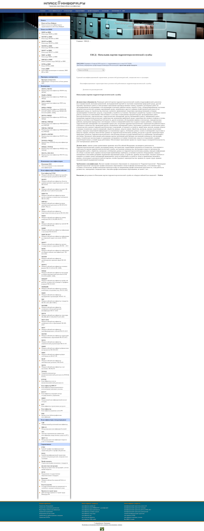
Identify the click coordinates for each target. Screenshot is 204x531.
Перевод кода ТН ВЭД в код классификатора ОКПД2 (54, 142)
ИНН (124, 11)
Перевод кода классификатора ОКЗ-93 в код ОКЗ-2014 (54, 154)
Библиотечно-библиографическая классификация (51, 415)
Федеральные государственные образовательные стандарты (50, 473)
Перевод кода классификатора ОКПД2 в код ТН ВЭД (54, 148)
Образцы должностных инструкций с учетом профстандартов (54, 467)
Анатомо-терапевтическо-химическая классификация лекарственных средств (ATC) (55, 433)
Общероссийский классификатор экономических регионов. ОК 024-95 (52, 360)
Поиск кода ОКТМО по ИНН (49, 37)
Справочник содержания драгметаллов (49, 507)
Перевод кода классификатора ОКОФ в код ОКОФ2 (54, 90)
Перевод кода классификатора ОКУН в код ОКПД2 (54, 117)
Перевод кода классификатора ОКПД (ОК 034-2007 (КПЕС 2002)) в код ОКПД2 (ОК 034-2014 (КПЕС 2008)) (54, 110)
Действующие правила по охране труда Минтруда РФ (53, 492)
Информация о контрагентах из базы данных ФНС (54, 81)
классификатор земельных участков (133, 517)
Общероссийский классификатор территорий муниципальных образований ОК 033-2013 (55, 335)
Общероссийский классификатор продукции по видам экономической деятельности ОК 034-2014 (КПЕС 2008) (54, 273)
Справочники (80, 11)
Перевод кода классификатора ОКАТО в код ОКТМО (54, 136)
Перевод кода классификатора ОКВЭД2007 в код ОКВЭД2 (54, 123)
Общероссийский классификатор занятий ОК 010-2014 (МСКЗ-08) (54, 223)
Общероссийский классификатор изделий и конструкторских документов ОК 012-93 (54, 174)
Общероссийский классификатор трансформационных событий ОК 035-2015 (54, 329)
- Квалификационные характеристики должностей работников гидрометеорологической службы (115, 83)
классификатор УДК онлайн (89, 519)
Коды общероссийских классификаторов (49, 509)
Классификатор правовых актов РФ (52, 409)
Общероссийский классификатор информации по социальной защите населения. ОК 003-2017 (55, 237)
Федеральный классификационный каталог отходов (54, 399)
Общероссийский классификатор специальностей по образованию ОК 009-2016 (53, 322)
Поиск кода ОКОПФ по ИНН (49, 46)
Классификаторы (55, 11)
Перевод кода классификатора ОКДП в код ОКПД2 (54, 96)
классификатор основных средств (90, 511)
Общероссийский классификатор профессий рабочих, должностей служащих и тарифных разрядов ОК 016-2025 (54, 281)
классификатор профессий (88, 506)
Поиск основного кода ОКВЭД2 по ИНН (53, 60)
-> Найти (159, 175)
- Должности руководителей (92, 89)
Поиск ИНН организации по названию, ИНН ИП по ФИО (54, 70)
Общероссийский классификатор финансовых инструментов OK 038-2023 (55, 348)
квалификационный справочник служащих (135, 507)
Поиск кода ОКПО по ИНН (49, 33)
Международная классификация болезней (53, 428)
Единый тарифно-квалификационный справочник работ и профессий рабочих (53, 448)
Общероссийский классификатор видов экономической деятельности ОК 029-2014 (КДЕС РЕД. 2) (54, 204)
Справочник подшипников (46, 511)
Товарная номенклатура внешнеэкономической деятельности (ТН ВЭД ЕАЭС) (55, 374)
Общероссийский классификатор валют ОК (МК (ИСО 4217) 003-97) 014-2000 (54, 189)
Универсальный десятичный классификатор (54, 423)
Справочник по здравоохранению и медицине (51, 515)
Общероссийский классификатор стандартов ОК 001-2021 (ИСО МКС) (54, 301)
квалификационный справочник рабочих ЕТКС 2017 (137, 509)
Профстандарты (93, 11)
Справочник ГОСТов (44, 517)
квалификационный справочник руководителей (136, 511)
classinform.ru (99, 523)
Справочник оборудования (46, 506)
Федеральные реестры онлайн (47, 513)
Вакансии (105, 11)
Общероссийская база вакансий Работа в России (53, 480)
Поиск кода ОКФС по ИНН (49, 56)
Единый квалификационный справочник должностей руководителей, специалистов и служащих (112, 77)
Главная (42, 11)
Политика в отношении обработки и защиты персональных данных (102, 524)
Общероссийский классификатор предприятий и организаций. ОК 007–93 (53, 294)
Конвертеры (68, 11)
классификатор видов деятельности (91, 509)
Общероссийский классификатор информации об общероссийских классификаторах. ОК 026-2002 (55, 251)
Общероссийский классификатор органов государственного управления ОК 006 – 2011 (55, 244)
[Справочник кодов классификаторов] (64, 4)
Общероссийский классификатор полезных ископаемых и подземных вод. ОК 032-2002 (54, 288)
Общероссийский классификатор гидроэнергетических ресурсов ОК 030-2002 (54, 211)
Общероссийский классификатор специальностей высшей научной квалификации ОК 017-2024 (51, 308)
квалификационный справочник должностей (135, 506)
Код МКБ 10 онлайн (129, 519)
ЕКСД (86, 41)
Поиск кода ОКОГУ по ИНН (49, 51)
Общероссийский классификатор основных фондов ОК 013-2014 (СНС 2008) (54, 266)
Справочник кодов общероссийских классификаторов (64, 6)
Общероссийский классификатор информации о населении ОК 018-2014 (55, 230)
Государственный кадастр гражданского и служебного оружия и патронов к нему (54, 486)
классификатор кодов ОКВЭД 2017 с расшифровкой (95, 507)
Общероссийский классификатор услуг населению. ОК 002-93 (53, 366)
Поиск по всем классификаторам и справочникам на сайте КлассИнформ (52, 24)
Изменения (115, 11)
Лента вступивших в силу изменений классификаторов (52, 165)
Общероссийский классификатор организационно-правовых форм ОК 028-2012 (53, 259)
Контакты (107, 523)
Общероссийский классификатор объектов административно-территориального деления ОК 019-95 (55, 182)
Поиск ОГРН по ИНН (47, 65)
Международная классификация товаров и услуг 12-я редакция (54, 439)
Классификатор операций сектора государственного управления (51, 393)
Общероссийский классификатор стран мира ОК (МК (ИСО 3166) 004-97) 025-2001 (54, 315)
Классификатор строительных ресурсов (53, 405)
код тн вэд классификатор (88, 517)
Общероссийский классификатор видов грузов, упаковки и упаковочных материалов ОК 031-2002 (54, 196)
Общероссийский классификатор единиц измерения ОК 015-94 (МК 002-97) (53, 217)
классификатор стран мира (88, 513)
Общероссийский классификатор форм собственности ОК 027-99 (53, 354)
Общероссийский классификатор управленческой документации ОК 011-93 (54, 341)
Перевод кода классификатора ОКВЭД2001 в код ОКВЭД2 (54, 129)
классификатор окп (86, 515)
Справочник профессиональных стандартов (54, 462)
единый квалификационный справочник (134, 513)
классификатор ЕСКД (129, 515)
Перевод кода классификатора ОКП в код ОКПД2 (53, 103)
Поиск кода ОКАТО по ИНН (49, 42)
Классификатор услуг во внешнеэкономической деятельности (52, 381)
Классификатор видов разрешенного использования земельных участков (52, 387)
